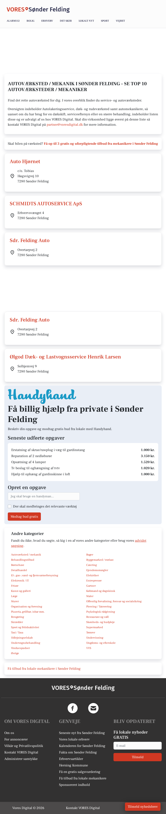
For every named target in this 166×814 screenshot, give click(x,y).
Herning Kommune (73, 765)
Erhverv (47, 20)
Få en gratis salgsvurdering (79, 772)
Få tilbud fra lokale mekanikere (82, 778)
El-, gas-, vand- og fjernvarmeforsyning (34, 575)
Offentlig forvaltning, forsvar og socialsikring (114, 601)
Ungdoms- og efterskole (101, 643)
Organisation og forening (26, 606)
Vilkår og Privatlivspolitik (23, 746)
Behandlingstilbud (22, 560)
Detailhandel (19, 570)
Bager (89, 554)
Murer (15, 601)
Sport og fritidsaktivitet (25, 627)
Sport (105, 20)
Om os (9, 733)
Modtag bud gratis (24, 516)
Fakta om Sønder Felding (78, 752)
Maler (89, 596)
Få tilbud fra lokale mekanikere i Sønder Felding (44, 668)
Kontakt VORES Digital (21, 752)
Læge (14, 596)
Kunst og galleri (21, 591)
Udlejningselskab (22, 637)
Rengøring (17, 617)
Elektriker (92, 575)
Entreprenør (94, 580)
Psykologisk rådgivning (100, 611)
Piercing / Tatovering (99, 606)
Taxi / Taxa (17, 632)
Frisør (14, 586)
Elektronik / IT (20, 580)
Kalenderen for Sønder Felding (82, 746)
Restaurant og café (97, 617)
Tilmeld (138, 757)
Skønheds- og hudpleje (100, 622)
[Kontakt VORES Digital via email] (93, 708)
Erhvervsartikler (71, 759)
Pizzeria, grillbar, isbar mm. (28, 611)
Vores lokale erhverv (74, 739)
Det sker (66, 20)
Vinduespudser (20, 648)
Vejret (120, 20)
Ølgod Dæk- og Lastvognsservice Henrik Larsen (65, 356)
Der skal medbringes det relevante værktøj (45, 506)
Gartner (91, 586)
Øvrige (15, 653)
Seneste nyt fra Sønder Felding (82, 733)
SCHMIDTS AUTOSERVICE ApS (46, 203)
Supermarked (94, 627)
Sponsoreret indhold (74, 785)
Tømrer (90, 632)
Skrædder (17, 622)
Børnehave (17, 565)
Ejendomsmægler (97, 570)
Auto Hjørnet (25, 161)
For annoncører (16, 739)
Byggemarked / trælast (99, 560)
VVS (88, 648)
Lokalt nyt (86, 20)
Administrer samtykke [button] (21, 759)
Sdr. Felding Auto (29, 240)
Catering (91, 565)
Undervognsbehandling (25, 643)
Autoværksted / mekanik (26, 554)
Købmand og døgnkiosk (100, 591)
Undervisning (94, 637)
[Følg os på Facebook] (72, 708)
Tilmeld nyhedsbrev (143, 806)
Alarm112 (13, 20)
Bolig (30, 20)
